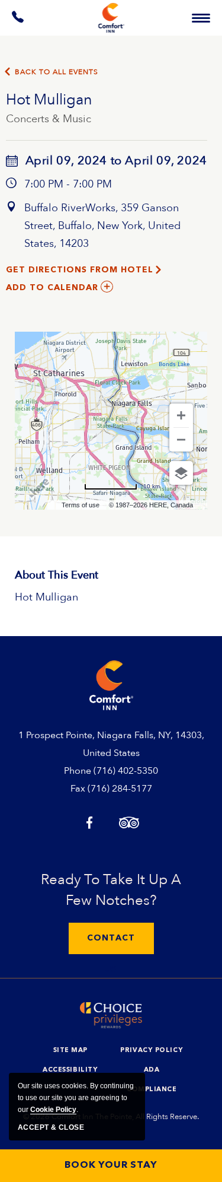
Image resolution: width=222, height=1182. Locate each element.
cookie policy (53, 1109)
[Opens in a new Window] (18, 19)
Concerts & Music (48, 119)
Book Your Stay (111, 1165)
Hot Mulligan (49, 100)
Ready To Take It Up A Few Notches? (111, 890)
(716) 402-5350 (126, 770)
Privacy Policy (151, 1050)
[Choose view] (181, 473)
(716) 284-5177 (120, 788)
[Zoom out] (181, 440)
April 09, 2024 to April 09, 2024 (116, 160)
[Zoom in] (181, 415)
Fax (77, 788)
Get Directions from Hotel (79, 270)
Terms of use (80, 505)
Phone (77, 770)
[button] (111, 938)
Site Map (70, 1050)
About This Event (56, 575)
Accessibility (70, 1070)
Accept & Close (51, 1127)
